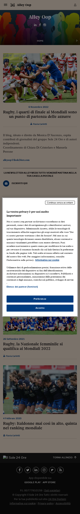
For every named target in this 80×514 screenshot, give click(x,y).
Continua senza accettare (60, 202)
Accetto (40, 308)
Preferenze (40, 299)
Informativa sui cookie (47, 260)
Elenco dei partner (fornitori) (22, 286)
